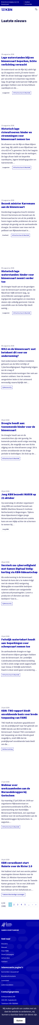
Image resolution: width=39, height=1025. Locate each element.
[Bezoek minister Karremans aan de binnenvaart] (19, 184)
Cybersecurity (7, 387)
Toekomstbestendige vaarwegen (13, 894)
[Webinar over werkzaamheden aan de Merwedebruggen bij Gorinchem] (19, 765)
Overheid (5, 235)
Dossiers (4, 944)
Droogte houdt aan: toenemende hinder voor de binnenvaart (18, 426)
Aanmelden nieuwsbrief (10, 972)
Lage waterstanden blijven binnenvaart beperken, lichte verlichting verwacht (19, 61)
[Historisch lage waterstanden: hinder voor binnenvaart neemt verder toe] (19, 252)
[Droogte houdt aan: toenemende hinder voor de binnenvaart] (19, 404)
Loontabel (5, 980)
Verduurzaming (7, 749)
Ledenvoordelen (7, 985)
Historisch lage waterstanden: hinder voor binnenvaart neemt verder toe (17, 276)
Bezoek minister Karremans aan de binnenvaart (18, 205)
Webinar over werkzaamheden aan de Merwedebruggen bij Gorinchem (15, 790)
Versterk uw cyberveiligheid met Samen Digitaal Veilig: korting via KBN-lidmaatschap (19, 569)
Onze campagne (7, 954)
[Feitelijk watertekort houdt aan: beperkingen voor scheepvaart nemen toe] (19, 620)
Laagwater (6, 93)
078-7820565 (13, 1003)
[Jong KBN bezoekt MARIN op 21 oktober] (19, 475)
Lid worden (28, 4)
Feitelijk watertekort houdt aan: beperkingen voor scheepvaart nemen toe (18, 643)
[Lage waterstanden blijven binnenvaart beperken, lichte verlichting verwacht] (19, 38)
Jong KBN (5, 529)
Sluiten (19, 1020)
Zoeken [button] (27, 2)
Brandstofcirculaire (8, 976)
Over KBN (5, 951)
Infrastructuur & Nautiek (21, 93)
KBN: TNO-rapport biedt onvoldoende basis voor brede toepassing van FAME (19, 714)
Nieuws (4, 947)
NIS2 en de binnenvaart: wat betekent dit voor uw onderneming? (18, 352)
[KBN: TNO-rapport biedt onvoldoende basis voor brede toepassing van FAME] (19, 691)
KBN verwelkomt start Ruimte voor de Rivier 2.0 (16, 864)
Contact (4, 961)
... (28, 904)
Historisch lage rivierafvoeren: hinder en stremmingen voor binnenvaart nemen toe (16, 134)
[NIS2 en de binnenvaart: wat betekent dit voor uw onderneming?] (19, 329)
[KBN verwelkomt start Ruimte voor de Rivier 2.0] (19, 843)
